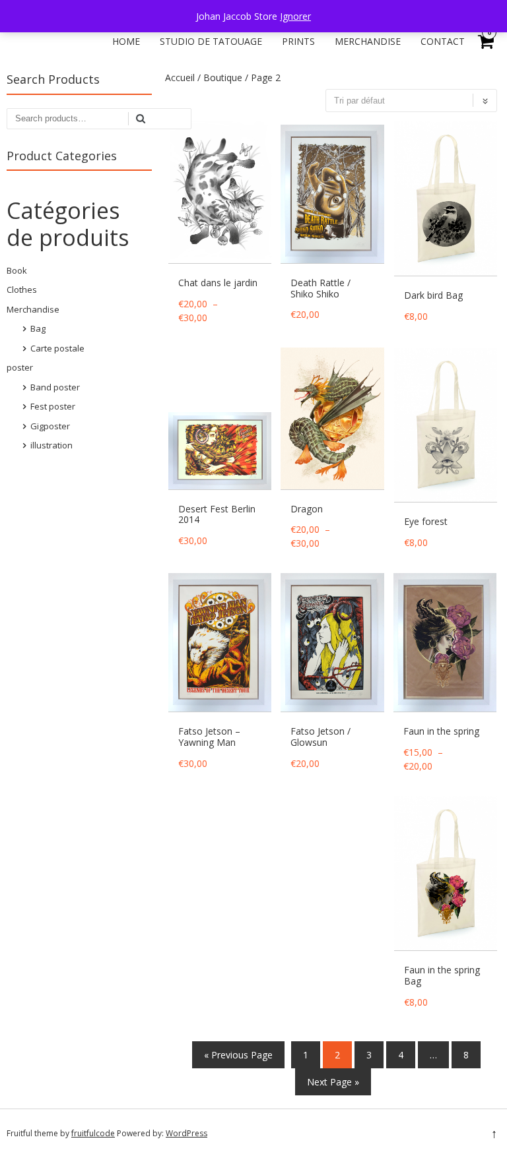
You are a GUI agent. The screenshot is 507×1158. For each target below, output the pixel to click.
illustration (51, 445)
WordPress (186, 1133)
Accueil (180, 77)
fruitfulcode (93, 1133)
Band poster (55, 387)
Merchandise (368, 41)
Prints (298, 41)
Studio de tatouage (211, 41)
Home (126, 41)
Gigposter (50, 426)
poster (20, 367)
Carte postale (57, 348)
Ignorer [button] (295, 16)
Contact (443, 41)
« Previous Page (238, 1055)
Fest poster (52, 406)
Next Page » (333, 1082)
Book (17, 270)
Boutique (222, 77)
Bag (38, 328)
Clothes (22, 289)
